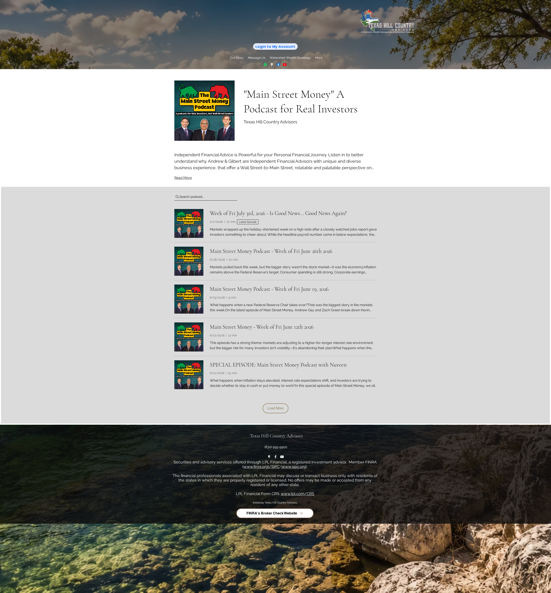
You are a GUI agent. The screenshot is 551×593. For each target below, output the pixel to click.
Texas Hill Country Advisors (276, 436)
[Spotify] (265, 64)
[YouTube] (285, 64)
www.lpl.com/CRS (297, 493)
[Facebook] (278, 64)
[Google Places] (272, 64)
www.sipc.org (294, 466)
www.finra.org (255, 466)
